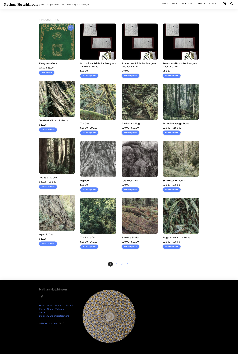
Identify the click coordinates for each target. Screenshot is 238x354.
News (50, 309)
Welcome (59, 309)
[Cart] (224, 3)
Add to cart (46, 72)
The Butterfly (87, 237)
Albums (69, 305)
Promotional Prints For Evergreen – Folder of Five (139, 65)
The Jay (84, 123)
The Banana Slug (131, 123)
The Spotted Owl (48, 177)
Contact (213, 3)
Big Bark (84, 180)
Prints (201, 3)
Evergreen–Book (48, 63)
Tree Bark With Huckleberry (53, 120)
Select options (89, 75)
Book (175, 3)
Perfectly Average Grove (176, 123)
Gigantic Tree (46, 234)
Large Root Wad (130, 180)
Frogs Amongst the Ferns (176, 237)
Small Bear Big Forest (174, 180)
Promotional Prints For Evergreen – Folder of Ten (180, 65)
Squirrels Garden (131, 237)
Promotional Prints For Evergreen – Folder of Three (98, 65)
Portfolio (187, 3)
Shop (48, 20)
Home (165, 3)
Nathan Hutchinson (50, 323)
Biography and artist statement (54, 315)
